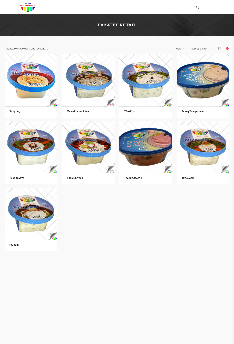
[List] (219, 48)
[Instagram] (120, 282)
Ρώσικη (14, 244)
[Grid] (227, 48)
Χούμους (14, 111)
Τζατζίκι (129, 111)
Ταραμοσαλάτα (133, 177)
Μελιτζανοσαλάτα (78, 111)
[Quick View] (31, 103)
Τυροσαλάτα (16, 177)
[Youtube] (126, 282)
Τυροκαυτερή (75, 177)
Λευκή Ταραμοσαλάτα (194, 111)
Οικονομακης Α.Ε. (73, 338)
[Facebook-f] (107, 282)
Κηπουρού (187, 177)
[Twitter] (114, 282)
